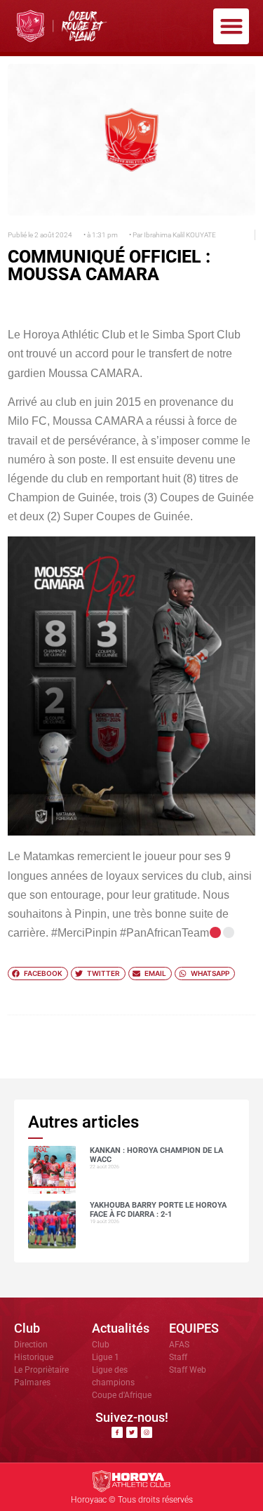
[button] (231, 26)
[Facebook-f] (117, 1432)
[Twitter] (131, 1432)
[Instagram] (146, 1432)
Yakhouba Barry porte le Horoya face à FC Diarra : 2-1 (158, 1210)
